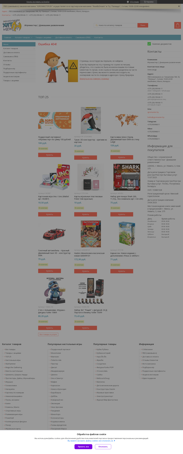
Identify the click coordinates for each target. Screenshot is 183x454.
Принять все (83, 447)
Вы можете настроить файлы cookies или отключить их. (91, 441)
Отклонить (103, 447)
